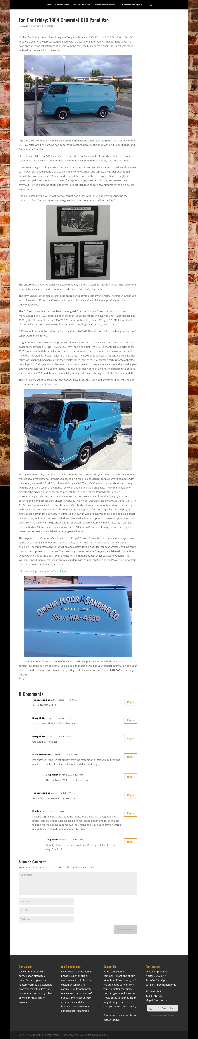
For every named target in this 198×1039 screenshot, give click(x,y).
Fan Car (36, 26)
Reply (130, 702)
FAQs (106, 997)
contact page (111, 1019)
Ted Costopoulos (41, 699)
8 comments (47, 26)
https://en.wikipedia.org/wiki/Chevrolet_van (43, 571)
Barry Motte (38, 718)
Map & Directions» (156, 1000)
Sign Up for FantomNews (162, 1008)
